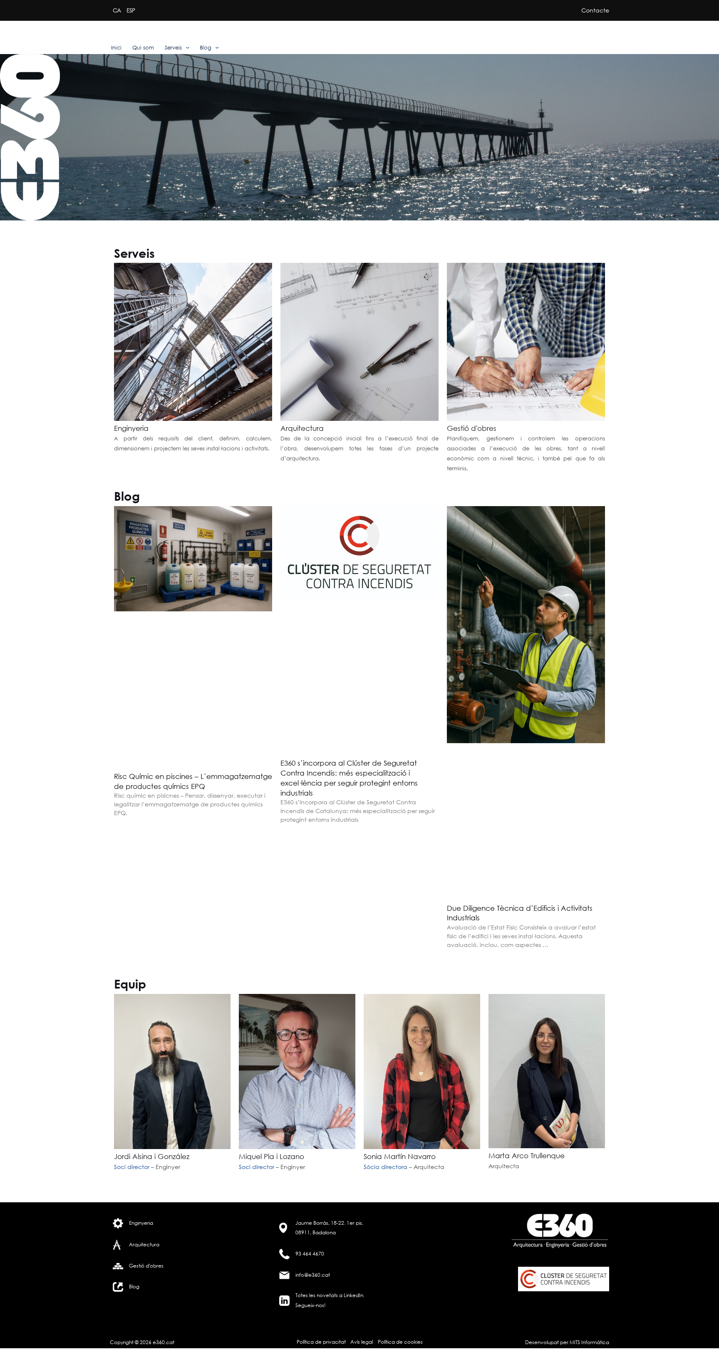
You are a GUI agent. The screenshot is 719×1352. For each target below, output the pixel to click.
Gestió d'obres (471, 428)
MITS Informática (588, 1342)
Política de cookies (400, 1341)
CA (117, 10)
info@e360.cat (312, 1274)
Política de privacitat (321, 1341)
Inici (116, 47)
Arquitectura (302, 428)
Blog (205, 47)
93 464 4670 (309, 1253)
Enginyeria (131, 428)
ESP (130, 10)
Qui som (143, 47)
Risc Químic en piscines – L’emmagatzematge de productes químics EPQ (193, 781)
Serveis (173, 47)
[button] (185, 48)
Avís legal (361, 1341)
